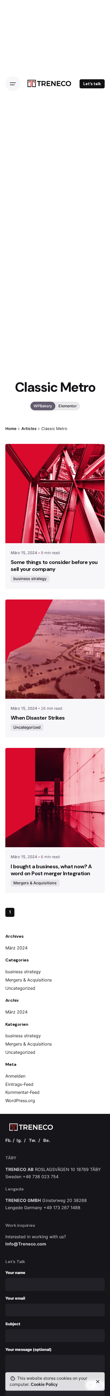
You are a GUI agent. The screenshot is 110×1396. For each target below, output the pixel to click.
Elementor (67, 406)
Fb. (8, 1140)
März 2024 (16, 948)
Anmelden (15, 1076)
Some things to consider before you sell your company (54, 566)
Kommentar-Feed (22, 1092)
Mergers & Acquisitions (28, 980)
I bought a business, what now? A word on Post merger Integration (51, 870)
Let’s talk (92, 83)
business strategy (23, 971)
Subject (12, 1324)
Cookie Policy (44, 1384)
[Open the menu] (12, 83)
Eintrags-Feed (19, 1084)
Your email (15, 1298)
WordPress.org (20, 1100)
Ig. (19, 1140)
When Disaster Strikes (38, 717)
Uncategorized (20, 988)
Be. (46, 1140)
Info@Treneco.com (25, 1244)
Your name (15, 1272)
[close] (97, 1381)
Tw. (32, 1140)
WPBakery (43, 406)
